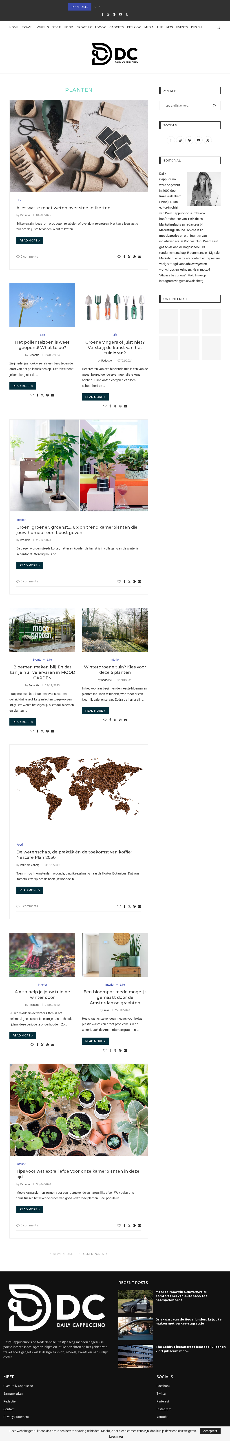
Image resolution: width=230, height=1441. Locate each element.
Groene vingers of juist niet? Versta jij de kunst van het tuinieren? (115, 348)
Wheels (43, 27)
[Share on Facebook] (124, 256)
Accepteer (210, 1431)
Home (13, 27)
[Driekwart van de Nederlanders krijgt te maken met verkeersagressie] (135, 1328)
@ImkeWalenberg (191, 281)
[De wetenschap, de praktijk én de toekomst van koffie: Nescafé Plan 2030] (79, 790)
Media (149, 27)
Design (196, 27)
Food (68, 27)
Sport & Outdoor (91, 27)
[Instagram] (108, 14)
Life (160, 27)
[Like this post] (119, 256)
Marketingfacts (170, 224)
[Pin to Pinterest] (134, 256)
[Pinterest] (114, 14)
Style (56, 27)
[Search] (218, 27)
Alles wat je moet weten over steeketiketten (63, 207)
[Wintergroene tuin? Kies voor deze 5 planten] (115, 630)
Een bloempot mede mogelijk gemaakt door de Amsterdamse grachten (115, 997)
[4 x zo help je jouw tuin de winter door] (42, 955)
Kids (169, 27)
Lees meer (116, 1436)
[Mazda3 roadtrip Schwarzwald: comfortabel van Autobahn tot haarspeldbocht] (135, 1301)
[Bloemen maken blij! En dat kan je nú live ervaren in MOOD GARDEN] (42, 630)
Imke (106, 1010)
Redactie (25, 215)
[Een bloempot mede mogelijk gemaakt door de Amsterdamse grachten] (115, 955)
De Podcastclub (190, 241)
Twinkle (193, 219)
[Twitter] (127, 14)
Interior (134, 27)
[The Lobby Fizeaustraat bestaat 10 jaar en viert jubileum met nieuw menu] (135, 1356)
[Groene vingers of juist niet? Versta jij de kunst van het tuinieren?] (115, 305)
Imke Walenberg (30, 865)
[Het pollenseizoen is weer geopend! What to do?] (42, 305)
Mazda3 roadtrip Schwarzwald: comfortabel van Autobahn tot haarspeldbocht (181, 1296)
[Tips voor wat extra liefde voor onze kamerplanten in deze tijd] (79, 1110)
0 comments (29, 256)
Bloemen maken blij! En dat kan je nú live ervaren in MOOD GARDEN (42, 673)
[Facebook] (102, 14)
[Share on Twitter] (129, 256)
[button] (95, 7)
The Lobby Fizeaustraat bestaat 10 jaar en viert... (108, 7)
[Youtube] (120, 14)
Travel (27, 27)
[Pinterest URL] (168, 321)
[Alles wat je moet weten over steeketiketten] (79, 146)
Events (182, 27)
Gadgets (116, 27)
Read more (28, 240)
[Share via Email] (139, 256)
